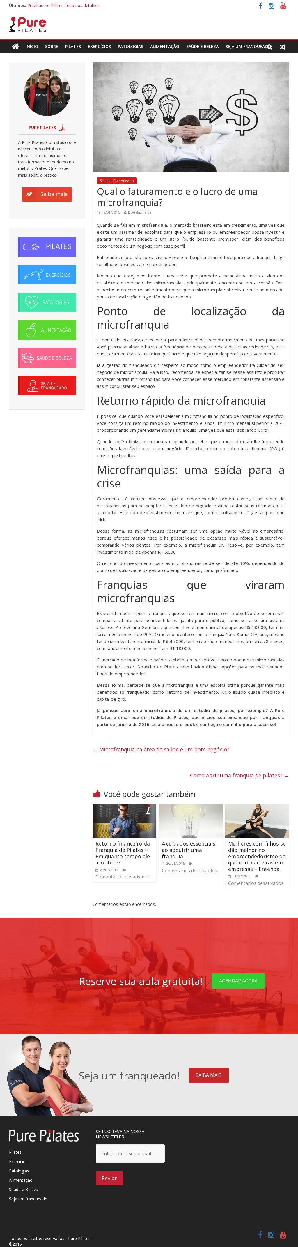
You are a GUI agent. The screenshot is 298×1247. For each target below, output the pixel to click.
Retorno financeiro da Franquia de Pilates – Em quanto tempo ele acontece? (122, 853)
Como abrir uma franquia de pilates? (239, 775)
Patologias (130, 46)
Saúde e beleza (202, 46)
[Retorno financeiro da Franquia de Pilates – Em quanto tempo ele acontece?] (125, 807)
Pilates (73, 46)
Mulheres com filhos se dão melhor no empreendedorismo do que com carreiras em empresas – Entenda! (257, 856)
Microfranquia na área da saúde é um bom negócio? (161, 749)
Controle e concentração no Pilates (60, 5)
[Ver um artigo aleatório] (282, 46)
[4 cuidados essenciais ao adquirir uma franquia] (191, 807)
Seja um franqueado (28, 1199)
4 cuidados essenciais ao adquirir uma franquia (188, 849)
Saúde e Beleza (23, 1189)
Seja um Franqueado (248, 46)
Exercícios (99, 46)
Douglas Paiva (139, 212)
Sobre (51, 46)
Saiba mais (208, 1075)
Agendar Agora (238, 980)
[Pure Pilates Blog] (27, 20)
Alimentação (164, 46)
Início (32, 46)
